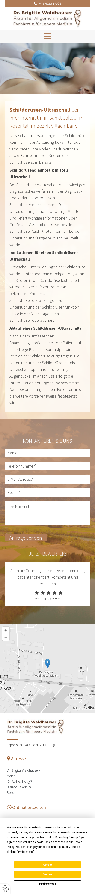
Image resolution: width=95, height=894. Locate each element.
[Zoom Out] (5, 637)
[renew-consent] (5, 889)
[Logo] (47, 19)
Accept (47, 864)
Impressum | (15, 745)
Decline (47, 874)
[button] (47, 3)
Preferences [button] (25, 851)
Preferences (47, 883)
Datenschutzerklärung (39, 745)
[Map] (47, 668)
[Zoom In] (5, 630)
